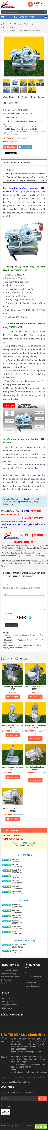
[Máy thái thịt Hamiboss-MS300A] (12, 796)
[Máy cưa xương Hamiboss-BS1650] (35, 713)
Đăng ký (42, 1098)
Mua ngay (11, 147)
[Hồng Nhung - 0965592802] (7, 916)
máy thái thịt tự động (29, 501)
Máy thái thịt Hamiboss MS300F (35, 687)
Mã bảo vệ (8, 613)
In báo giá (26, 147)
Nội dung (7, 593)
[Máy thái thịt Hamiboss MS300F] (35, 674)
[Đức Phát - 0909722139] (7, 865)
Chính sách (29, 979)
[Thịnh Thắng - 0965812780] (7, 926)
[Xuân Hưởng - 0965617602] (7, 905)
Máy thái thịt (20, 117)
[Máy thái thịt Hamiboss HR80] (12, 674)
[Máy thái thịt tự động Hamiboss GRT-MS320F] (24, 56)
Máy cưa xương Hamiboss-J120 (12, 768)
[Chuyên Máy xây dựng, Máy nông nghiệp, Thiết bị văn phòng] (8, 5)
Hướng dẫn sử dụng (9, 1004)
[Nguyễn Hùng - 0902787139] (7, 892)
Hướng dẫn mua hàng (33, 986)
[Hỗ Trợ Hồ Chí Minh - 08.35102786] (7, 945)
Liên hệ (4, 983)
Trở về (2, 17)
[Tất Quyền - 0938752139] (7, 881)
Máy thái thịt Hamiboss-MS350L (35, 768)
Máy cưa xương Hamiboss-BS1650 (35, 726)
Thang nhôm (6, 1082)
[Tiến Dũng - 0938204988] (7, 886)
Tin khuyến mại (7, 1001)
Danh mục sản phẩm (45, 17)
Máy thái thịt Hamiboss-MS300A (12, 810)
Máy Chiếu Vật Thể (21, 1082)
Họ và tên (8, 584)
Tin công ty (5, 998)
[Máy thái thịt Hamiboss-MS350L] (35, 754)
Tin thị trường (6, 1008)
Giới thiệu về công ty (9, 970)
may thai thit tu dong (17, 504)
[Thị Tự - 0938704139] (7, 875)
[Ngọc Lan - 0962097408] (7, 921)
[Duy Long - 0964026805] (7, 910)
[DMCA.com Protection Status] (41, 1126)
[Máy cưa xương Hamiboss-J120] (12, 754)
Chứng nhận (6, 980)
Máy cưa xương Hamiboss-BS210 (12, 726)
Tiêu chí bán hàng (8, 973)
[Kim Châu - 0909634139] (7, 859)
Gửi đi (12, 625)
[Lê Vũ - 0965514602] (7, 932)
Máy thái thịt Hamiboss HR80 (13, 687)
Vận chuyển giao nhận (10, 976)
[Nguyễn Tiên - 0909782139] (7, 870)
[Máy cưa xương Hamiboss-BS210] (12, 713)
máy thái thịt (15, 501)
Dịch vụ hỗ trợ (30, 982)
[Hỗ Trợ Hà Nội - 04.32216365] (7, 950)
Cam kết (28, 973)
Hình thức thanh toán (33, 976)
